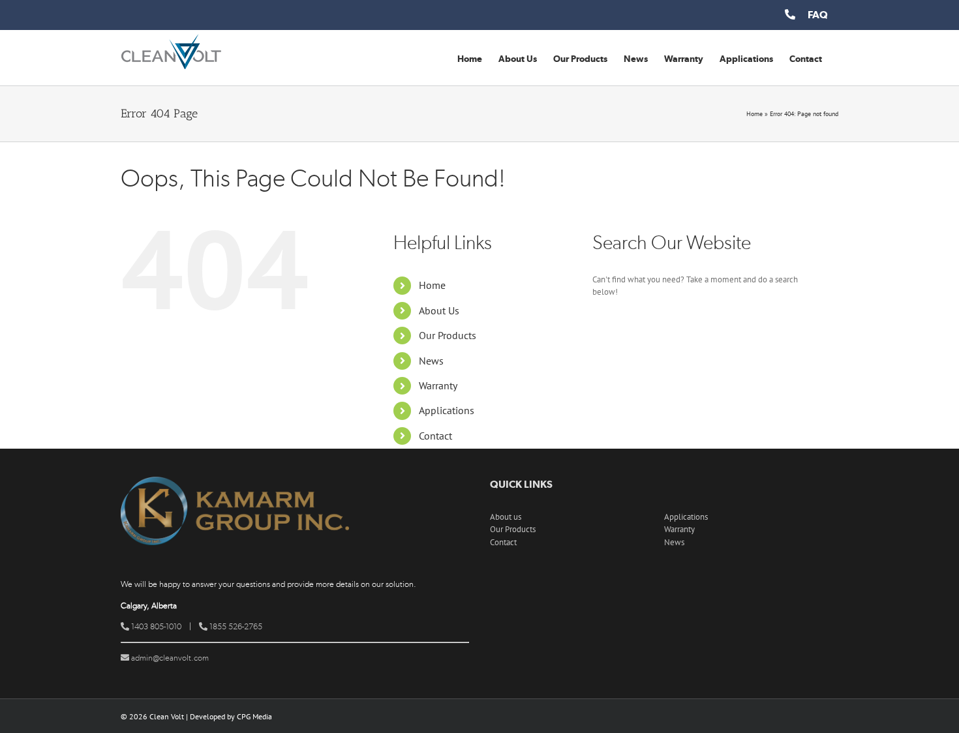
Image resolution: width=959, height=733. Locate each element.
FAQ (818, 14)
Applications (446, 410)
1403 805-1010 (155, 626)
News (431, 360)
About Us (439, 310)
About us (505, 516)
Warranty (438, 385)
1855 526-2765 (234, 626)
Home (754, 114)
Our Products (447, 335)
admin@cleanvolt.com (169, 658)
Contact (435, 435)
